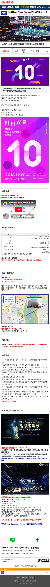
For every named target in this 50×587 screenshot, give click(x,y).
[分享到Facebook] (2, 573)
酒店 (4, 7)
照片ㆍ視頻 (35, 51)
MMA (31, 553)
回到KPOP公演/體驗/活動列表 (25, 566)
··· (46, 51)
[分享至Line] (12, 540)
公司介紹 (33, 581)
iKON (13, 553)
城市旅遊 (24, 7)
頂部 (47, 572)
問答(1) (23, 51)
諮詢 (27, 581)
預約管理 (25, 577)
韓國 (5, 569)
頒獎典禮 (25, 553)
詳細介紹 (6, 51)
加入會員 (17, 581)
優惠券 (10, 7)
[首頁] (1, 569)
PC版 (32, 577)
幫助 (23, 581)
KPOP (18, 553)
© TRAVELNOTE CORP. (25, 583)
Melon (37, 550)
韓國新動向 (35, 7)
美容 (17, 7)
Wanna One (5, 553)
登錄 (18, 577)
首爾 (10, 569)
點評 (16, 51)
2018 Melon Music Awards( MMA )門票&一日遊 (17, 550)
